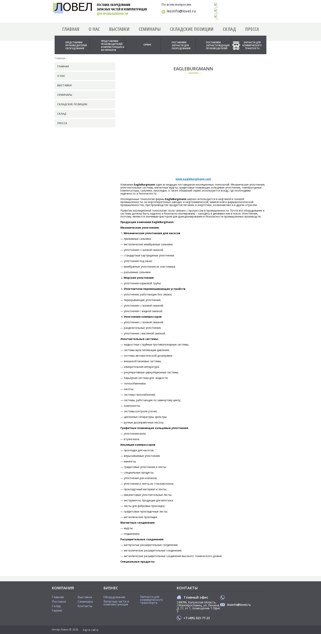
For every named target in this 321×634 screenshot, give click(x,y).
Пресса (252, 28)
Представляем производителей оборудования (76, 45)
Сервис (147, 44)
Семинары (150, 28)
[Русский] (216, 17)
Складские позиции (191, 28)
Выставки (119, 28)
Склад (229, 28)
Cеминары (85, 601)
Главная (70, 28)
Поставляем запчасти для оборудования (181, 45)
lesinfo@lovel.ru (178, 11)
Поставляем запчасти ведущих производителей (218, 45)
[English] (216, 6)
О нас (94, 28)
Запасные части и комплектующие (116, 603)
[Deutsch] (216, 11)
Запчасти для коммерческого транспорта (252, 45)
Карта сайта (90, 629)
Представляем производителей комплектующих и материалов (112, 46)
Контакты (85, 605)
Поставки (59, 601)
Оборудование (114, 597)
